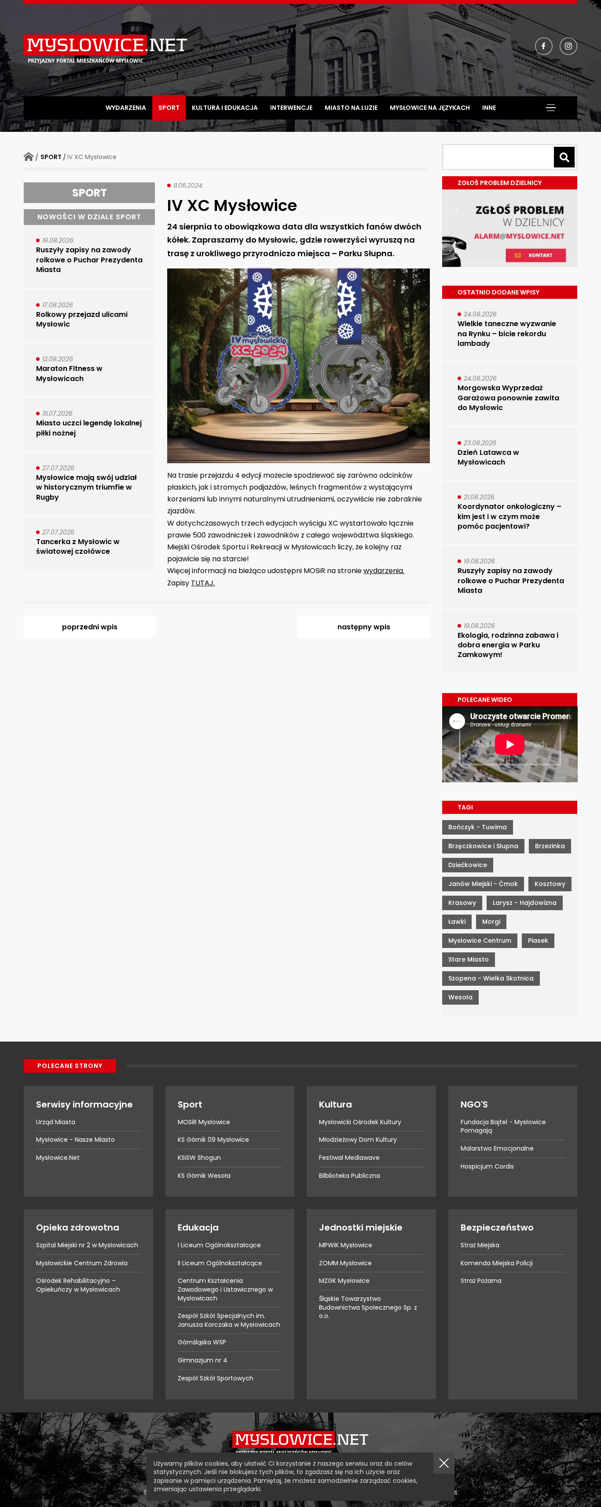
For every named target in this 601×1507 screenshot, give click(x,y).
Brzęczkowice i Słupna (483, 846)
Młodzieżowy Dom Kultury (358, 1139)
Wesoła (460, 997)
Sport (169, 107)
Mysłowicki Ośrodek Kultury (360, 1122)
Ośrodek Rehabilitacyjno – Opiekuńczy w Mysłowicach (78, 1285)
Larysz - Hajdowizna (525, 902)
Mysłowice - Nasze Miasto (75, 1139)
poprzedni (89, 627)
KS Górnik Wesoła (204, 1175)
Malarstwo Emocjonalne (497, 1148)
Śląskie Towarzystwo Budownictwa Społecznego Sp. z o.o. (368, 1307)
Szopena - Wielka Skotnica (491, 978)
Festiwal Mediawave (349, 1157)
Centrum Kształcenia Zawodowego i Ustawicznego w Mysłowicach (225, 1289)
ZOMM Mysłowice (345, 1263)
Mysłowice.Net (58, 1157)
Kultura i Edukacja (225, 107)
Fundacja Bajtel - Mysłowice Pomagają (503, 1126)
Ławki (456, 921)
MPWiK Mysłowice (345, 1245)
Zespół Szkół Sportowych (215, 1378)
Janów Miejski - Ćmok (483, 883)
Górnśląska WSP (202, 1342)
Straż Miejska (480, 1245)
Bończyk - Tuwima (477, 827)
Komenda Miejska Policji (497, 1263)
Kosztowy (550, 883)
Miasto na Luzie (351, 107)
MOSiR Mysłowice (204, 1122)
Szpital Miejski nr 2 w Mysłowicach (87, 1245)
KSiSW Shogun (199, 1157)
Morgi (491, 921)
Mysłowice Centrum (479, 940)
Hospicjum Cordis (487, 1166)
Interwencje (291, 107)
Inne (489, 107)
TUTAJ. (203, 583)
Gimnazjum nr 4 (202, 1360)
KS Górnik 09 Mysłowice (213, 1139)
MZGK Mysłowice (344, 1280)
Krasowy (462, 902)
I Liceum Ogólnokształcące (219, 1245)
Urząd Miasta (55, 1122)
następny (363, 627)
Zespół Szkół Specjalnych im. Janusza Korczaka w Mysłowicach (229, 1320)
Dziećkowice (467, 865)
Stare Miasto (468, 959)
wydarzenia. (383, 571)
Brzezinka (550, 846)
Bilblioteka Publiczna (349, 1175)
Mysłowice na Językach (430, 107)
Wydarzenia (126, 107)
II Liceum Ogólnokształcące (220, 1263)
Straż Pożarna (481, 1280)
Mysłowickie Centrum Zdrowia (82, 1263)
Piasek (538, 940)
